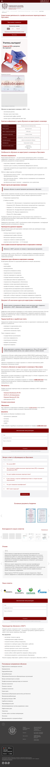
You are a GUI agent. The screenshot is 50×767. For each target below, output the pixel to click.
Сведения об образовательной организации (26, 728)
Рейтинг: (5, 753)
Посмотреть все (25, 494)
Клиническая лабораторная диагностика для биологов (16, 693)
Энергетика (5, 711)
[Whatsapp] (8, 763)
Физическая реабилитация (9, 696)
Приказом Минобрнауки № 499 (12, 392)
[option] (8, 509)
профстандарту (33, 407)
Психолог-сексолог (7, 686)
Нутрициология (6, 669)
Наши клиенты (25, 735)
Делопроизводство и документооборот (12, 718)
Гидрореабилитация (7, 671)
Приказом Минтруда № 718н (11, 397)
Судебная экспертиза (7, 701)
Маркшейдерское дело (8, 703)
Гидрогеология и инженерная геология (12, 666)
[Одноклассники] (6, 763)
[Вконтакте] (3, 763)
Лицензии (24, 732)
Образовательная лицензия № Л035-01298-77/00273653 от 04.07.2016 (14, 9)
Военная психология (7, 684)
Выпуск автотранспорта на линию (10, 679)
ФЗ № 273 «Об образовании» (11, 395)
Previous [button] (1, 516)
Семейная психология (7, 688)
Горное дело (5, 691)
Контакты (24, 739)
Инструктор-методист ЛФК (9, 698)
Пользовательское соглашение (7, 759)
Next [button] (48, 516)
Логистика (4, 716)
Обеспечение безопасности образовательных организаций (17, 676)
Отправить (25, 448)
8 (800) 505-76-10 (44, 1)
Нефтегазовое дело (7, 708)
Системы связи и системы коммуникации (12, 713)
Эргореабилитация (7, 674)
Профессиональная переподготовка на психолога (15, 681)
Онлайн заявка (36, 739)
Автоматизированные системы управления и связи (15, 706)
